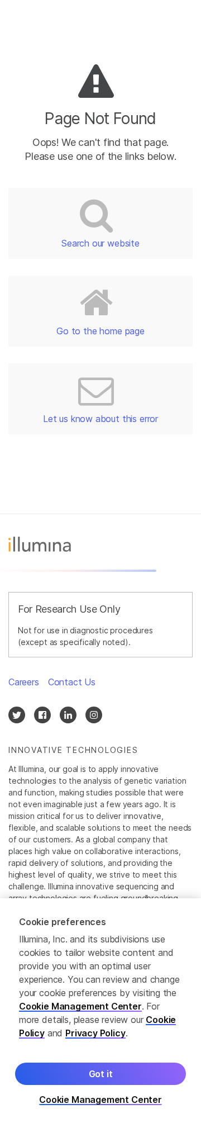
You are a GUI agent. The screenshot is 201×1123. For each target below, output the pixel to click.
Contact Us (71, 682)
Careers (23, 682)
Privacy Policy (95, 1033)
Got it (101, 1073)
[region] (100, 1010)
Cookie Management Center (80, 1006)
